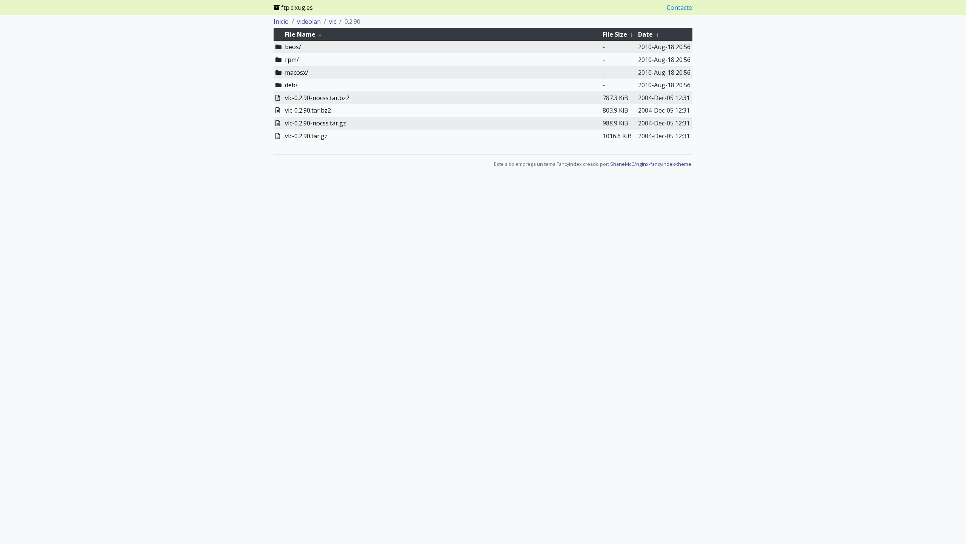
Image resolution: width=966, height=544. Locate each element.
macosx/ (296, 72)
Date (645, 34)
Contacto (679, 7)
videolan (309, 21)
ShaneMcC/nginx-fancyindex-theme (650, 164)
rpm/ (292, 60)
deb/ (291, 85)
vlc (332, 21)
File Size (615, 34)
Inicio (281, 21)
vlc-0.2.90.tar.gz (306, 136)
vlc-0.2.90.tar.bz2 (308, 110)
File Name (300, 34)
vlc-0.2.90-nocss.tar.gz (315, 123)
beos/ (293, 47)
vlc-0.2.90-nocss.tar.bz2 (317, 98)
